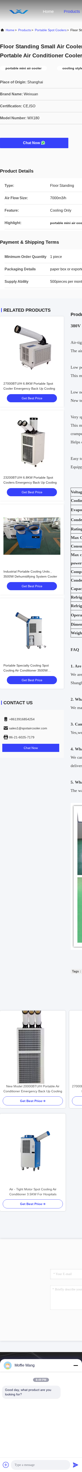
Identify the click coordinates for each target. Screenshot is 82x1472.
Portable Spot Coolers (51, 30)
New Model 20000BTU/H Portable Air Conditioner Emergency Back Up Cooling (32, 1088)
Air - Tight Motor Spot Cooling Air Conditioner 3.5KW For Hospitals (32, 1191)
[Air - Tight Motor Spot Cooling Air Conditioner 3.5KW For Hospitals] (33, 1150)
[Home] (18, 11)
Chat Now (31, 143)
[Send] (75, 1465)
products (24, 30)
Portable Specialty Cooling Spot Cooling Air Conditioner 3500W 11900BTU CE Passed (26, 670)
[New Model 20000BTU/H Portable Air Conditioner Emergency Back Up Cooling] (33, 1047)
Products (72, 11)
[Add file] (6, 1465)
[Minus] (75, 1365)
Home (48, 11)
